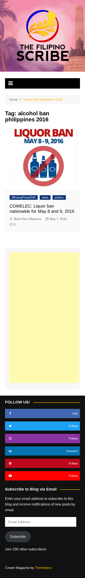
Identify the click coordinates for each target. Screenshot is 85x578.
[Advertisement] (44, 318)
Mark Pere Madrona (27, 219)
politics (59, 197)
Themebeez (43, 568)
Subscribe (18, 536)
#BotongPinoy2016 (24, 197)
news (45, 197)
